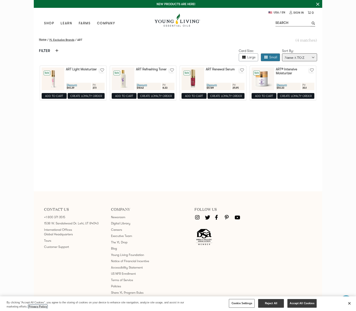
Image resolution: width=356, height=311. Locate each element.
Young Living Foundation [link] (127, 255)
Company (106, 23)
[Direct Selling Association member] (204, 237)
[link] (296, 12)
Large (251, 57)
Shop (49, 23)
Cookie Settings (242, 303)
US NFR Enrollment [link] (123, 274)
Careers (116, 230)
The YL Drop (119, 242)
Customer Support (56, 247)
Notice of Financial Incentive (130, 261)
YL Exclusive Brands (61, 39)
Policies (116, 286)
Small (273, 57)
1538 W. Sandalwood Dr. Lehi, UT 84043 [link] (71, 223)
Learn (66, 23)
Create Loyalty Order (86, 96)
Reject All (271, 303)
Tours (47, 241)
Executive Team (121, 236)
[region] (178, 303)
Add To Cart (54, 96)
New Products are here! (176, 4)
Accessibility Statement (127, 267)
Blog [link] (114, 248)
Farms (84, 23)
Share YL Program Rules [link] (127, 293)
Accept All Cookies (302, 303)
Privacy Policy (38, 306)
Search (281, 23)
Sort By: (288, 51)
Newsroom (118, 217)
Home (42, 39)
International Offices (58, 230)
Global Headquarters (58, 234)
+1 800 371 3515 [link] (54, 217)
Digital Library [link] (120, 223)
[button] (312, 23)
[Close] (349, 303)
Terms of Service (122, 280)
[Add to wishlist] (102, 69)
